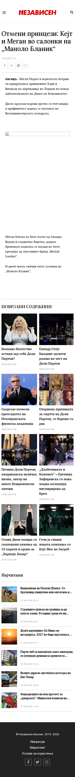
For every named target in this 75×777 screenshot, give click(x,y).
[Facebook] (28, 762)
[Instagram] (46, 762)
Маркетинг (37, 748)
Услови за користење (37, 753)
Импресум (37, 742)
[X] (37, 762)
